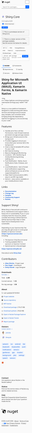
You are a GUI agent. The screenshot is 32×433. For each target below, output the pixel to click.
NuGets (7, 199)
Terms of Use (24, 421)
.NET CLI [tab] (5, 48)
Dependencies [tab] (8, 69)
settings (21, 355)
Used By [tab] (19, 69)
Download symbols (10, 311)
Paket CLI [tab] (10, 50)
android (17, 344)
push (24, 347)
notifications (7, 350)
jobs (14, 355)
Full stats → (5, 274)
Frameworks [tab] (17, 65)
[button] (25, 56)
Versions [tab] (7, 73)
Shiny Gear (17, 253)
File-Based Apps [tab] (7, 53)
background (7, 355)
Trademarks (14, 425)
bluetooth (6, 347)
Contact (5, 378)
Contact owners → (7, 329)
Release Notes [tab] (18, 73)
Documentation (10, 191)
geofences (6, 352)
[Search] (27, 7)
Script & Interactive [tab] (20, 50)
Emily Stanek (9, 267)
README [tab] (7, 65)
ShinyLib (8, 337)
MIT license (7, 304)
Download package (10, 307)
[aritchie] (3, 332)
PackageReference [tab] (20, 48)
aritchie (8, 333)
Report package (9, 322)
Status (4, 386)
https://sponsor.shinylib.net (12, 249)
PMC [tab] (11, 48)
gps (13, 352)
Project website (9, 296)
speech (5, 358)
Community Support (12, 197)
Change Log (9, 193)
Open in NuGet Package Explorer (15, 314)
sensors (16, 350)
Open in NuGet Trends (11, 318)
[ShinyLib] (3, 337)
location (20, 352)
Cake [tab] (15, 53)
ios (12, 344)
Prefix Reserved (9, 24)
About (16, 421)
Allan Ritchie (9, 263)
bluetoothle (16, 347)
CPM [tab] (4, 50)
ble (24, 344)
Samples (8, 195)
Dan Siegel (9, 265)
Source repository (10, 300)
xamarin (5, 344)
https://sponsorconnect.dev (12, 234)
